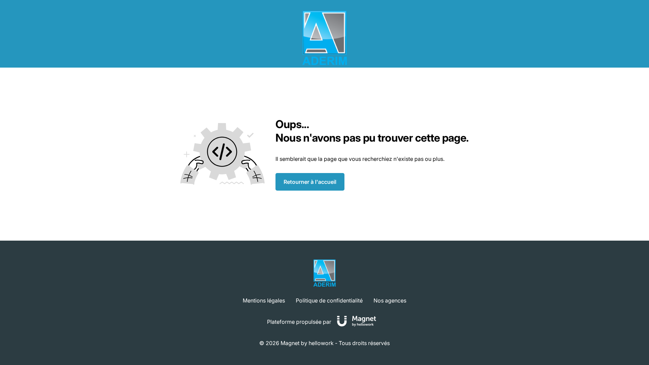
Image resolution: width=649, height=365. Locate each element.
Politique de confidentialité (329, 300)
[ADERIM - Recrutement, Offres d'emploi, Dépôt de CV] (324, 38)
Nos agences (390, 300)
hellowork (321, 343)
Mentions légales (264, 300)
